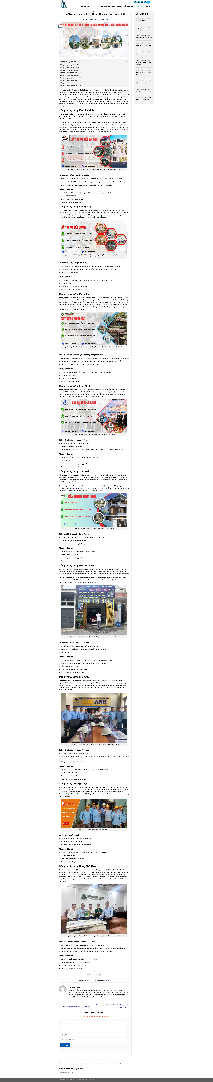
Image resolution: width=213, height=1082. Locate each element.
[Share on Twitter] (90, 974)
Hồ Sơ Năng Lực (115, 1064)
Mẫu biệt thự (117, 6)
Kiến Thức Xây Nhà (103, 6)
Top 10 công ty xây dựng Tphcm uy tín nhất (143, 19)
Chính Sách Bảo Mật (101, 1064)
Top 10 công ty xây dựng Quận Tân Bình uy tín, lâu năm (144, 36)
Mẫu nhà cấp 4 (129, 6)
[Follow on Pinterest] (142, 2)
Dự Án (72, 1064)
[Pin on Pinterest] (97, 974)
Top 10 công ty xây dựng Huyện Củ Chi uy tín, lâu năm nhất (144, 72)
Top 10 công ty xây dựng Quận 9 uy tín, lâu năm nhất (143, 91)
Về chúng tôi (63, 1064)
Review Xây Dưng (87, 6)
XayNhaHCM (109, 97)
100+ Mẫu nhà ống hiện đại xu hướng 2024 (76, 1006)
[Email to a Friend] (94, 974)
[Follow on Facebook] (135, 2)
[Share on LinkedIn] (100, 974)
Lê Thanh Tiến (103, 19)
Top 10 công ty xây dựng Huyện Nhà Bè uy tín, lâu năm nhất (144, 53)
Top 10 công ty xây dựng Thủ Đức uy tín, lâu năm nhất (144, 98)
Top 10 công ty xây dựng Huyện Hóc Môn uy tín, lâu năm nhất (143, 62)
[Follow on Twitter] (138, 2)
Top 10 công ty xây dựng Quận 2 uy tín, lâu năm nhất (143, 44)
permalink (106, 980)
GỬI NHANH (65, 1045)
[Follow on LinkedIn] (145, 2)
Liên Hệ (147, 6)
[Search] (148, 2)
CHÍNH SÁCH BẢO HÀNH (84, 1064)
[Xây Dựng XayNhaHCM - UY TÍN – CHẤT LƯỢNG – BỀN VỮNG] (67, 4)
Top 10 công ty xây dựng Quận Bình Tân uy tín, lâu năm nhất (144, 82)
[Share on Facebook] (87, 974)
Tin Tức (140, 6)
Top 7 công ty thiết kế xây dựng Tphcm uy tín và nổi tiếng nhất (143, 28)
